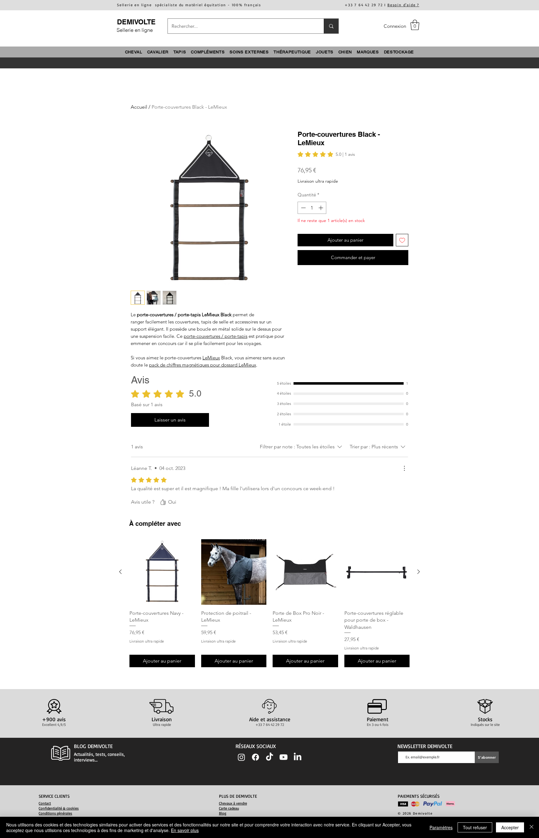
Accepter (510, 827)
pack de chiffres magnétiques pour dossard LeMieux (202, 365)
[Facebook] (255, 757)
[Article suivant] (418, 571)
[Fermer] (531, 827)
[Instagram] (241, 757)
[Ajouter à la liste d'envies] (402, 240)
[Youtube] (283, 757)
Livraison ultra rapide (318, 181)
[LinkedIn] (297, 757)
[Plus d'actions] (404, 468)
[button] (414, 25)
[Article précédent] (120, 571)
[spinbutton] (312, 208)
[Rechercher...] (331, 26)
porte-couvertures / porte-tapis (215, 336)
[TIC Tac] (269, 757)
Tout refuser (475, 827)
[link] (326, 154)
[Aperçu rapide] (162, 572)
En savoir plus (185, 830)
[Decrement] (303, 208)
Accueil (139, 107)
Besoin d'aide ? (403, 4)
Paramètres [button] (441, 827)
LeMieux (211, 358)
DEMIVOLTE (136, 22)
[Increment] (321, 208)
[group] (269, 603)
